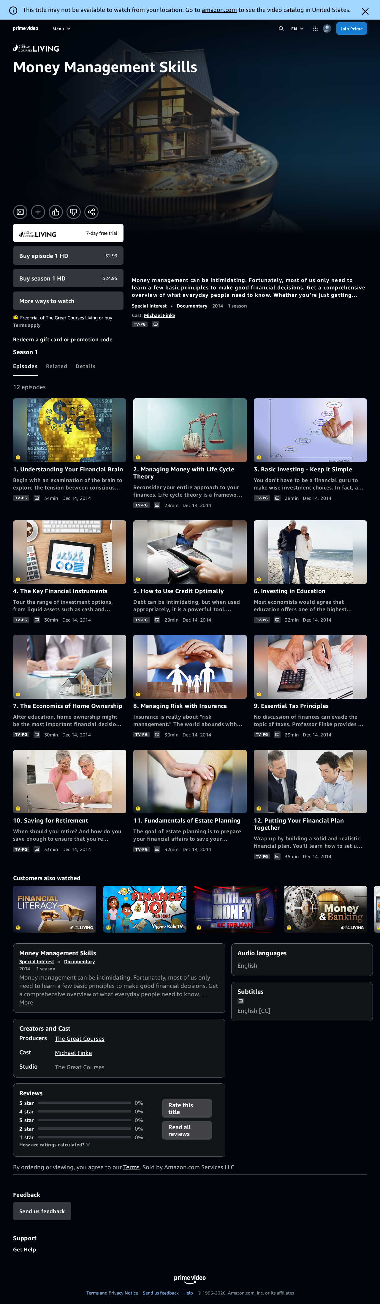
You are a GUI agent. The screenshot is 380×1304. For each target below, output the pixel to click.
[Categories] (315, 28)
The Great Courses (79, 1038)
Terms (131, 1167)
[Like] (56, 212)
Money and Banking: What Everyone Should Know (325, 909)
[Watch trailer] (20, 212)
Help (188, 1292)
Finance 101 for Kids (144, 909)
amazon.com (219, 9)
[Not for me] (73, 212)
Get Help (24, 1249)
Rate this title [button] (180, 1108)
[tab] (25, 366)
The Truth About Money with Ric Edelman (235, 909)
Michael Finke (159, 315)
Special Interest (149, 306)
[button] (54, 1144)
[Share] (91, 212)
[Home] (25, 28)
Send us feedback (161, 1292)
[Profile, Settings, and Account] (327, 28)
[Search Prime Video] (281, 28)
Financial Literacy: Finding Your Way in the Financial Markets (54, 909)
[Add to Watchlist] (38, 212)
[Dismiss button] (365, 11)
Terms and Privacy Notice (112, 1292)
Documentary (192, 306)
